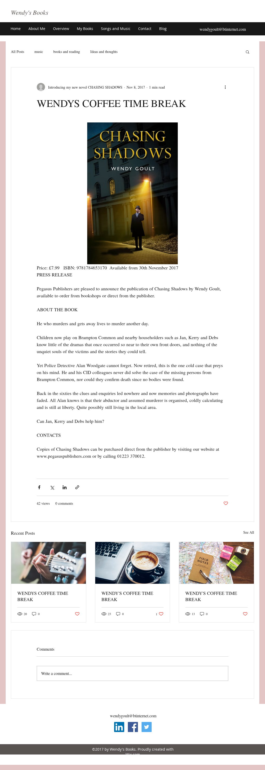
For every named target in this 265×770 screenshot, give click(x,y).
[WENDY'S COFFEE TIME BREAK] (132, 563)
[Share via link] (77, 487)
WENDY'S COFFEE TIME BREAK (127, 596)
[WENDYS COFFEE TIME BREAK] (48, 563)
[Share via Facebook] (39, 487)
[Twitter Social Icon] (147, 727)
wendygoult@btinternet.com (223, 29)
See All (248, 532)
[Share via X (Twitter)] (51, 487)
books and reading (66, 51)
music (38, 51)
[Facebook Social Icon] (133, 727)
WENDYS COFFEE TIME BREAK (42, 596)
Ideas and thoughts (103, 51)
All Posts (17, 51)
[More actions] (225, 87)
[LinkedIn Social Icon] (119, 727)
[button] (61, 29)
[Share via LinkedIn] (64, 487)
